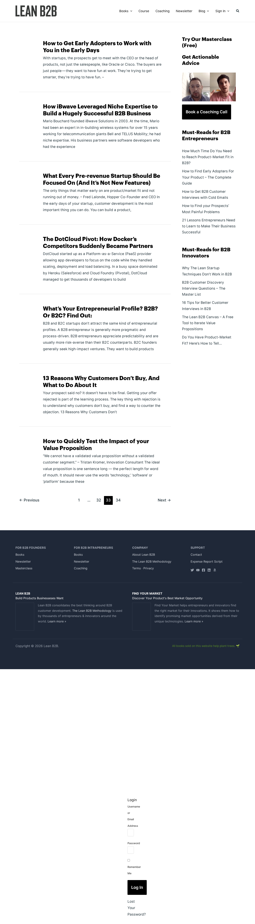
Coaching (80, 568)
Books (19, 554)
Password (134, 843)
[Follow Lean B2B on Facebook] (203, 570)
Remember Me (134, 870)
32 (98, 500)
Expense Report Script (207, 561)
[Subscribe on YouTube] (198, 570)
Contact (196, 554)
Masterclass (23, 568)
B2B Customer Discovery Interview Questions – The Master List (203, 288)
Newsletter (23, 561)
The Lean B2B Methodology (151, 561)
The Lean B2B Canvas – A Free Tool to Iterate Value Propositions (207, 323)
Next (164, 500)
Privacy (148, 568)
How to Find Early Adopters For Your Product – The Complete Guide (208, 177)
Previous (29, 500)
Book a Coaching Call (206, 111)
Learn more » (57, 621)
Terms (136, 568)
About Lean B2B (143, 554)
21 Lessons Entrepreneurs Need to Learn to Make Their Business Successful (209, 226)
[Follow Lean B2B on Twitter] (192, 570)
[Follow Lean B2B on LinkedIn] (209, 570)
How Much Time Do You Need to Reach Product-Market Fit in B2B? (208, 157)
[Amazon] (214, 570)
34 (118, 500)
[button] (130, 11)
